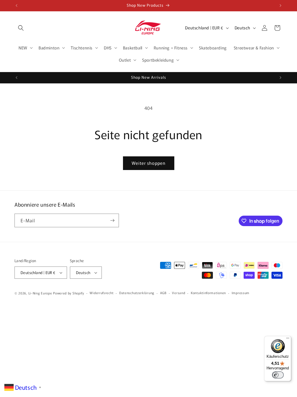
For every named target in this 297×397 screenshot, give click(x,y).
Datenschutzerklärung (136, 292)
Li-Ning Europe (40, 293)
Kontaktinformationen (208, 292)
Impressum (240, 292)
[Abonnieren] (112, 220)
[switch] (278, 374)
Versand (178, 292)
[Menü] (287, 339)
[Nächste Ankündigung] (280, 5)
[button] (21, 28)
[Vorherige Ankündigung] (16, 5)
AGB (163, 292)
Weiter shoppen (149, 163)
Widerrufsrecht (101, 292)
